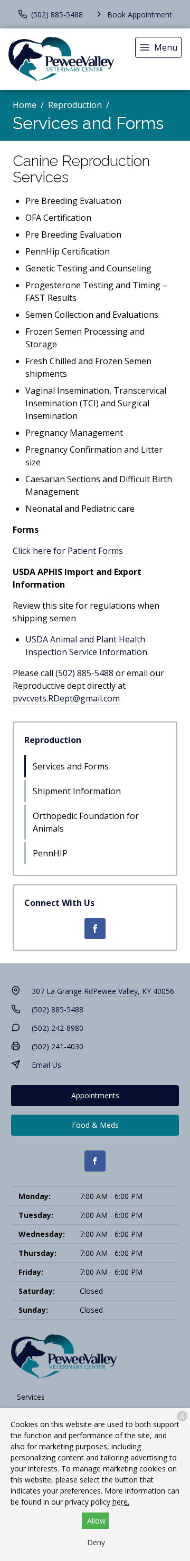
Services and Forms (71, 766)
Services (31, 1397)
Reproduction (75, 105)
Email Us (46, 1065)
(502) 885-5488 (84, 673)
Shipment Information (77, 791)
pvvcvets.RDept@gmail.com (66, 698)
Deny (96, 1542)
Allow (96, 1521)
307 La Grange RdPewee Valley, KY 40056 (103, 991)
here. (120, 1502)
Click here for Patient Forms (68, 551)
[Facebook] (95, 928)
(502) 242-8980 (57, 1028)
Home (24, 105)
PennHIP (50, 853)
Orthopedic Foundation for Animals (86, 822)
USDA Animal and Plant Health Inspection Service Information (86, 645)
